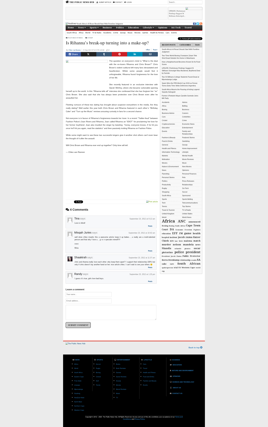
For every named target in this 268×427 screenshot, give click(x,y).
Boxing (164, 110)
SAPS (172, 264)
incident (173, 237)
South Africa (72, 32)
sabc (164, 264)
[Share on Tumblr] (104, 54)
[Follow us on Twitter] (197, 23)
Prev (148, 50)
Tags (197, 45)
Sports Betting (187, 199)
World (87, 32)
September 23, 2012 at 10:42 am (142, 233)
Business (107, 27)
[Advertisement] (116, 13)
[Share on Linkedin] (135, 54)
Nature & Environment (170, 167)
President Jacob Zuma (171, 256)
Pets (184, 177)
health (196, 233)
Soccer (184, 192)
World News (186, 217)
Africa (81, 32)
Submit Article (104, 2)
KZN (172, 241)
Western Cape (188, 268)
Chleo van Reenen (75, 50)
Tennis (164, 206)
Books (118, 364)
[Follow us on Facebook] (194, 23)
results (194, 260)
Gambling (186, 141)
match (196, 241)
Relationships (187, 185)
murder (166, 244)
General (165, 145)
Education (133, 27)
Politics (120, 27)
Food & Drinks (167, 141)
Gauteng (77, 393)
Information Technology (171, 152)
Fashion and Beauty (149, 381)
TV (117, 397)
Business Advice (168, 113)
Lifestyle (148, 27)
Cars (167, 32)
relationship (185, 260)
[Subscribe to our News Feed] (201, 23)
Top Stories (186, 206)
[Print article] (152, 202)
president (193, 252)
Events (174, 32)
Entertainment (187, 128)
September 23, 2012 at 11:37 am (142, 258)
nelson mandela (183, 244)
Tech (164, 203)
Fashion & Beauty (168, 138)
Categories (185, 45)
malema (188, 241)
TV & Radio (96, 32)
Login (129, 2)
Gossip (123, 32)
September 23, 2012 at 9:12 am (142, 219)
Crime (115, 32)
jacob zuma (185, 237)
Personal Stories (168, 177)
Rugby (164, 188)
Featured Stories (75, 38)
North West (78, 402)
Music (130, 32)
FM (181, 233)
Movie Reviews (188, 159)
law (176, 241)
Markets (165, 156)
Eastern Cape (79, 376)
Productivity (166, 185)
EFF (175, 233)
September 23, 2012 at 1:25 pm (142, 274)
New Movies (187, 167)
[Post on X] (88, 54)
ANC (182, 221)
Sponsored (186, 196)
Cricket (164, 120)
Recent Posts (168, 45)
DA (172, 229)
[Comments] (107, 50)
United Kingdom (168, 214)
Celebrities (186, 117)
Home (71, 27)
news (197, 245)
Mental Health (187, 156)
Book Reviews (121, 368)
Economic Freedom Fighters (188, 230)
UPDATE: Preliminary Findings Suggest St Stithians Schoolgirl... (177, 13)
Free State (77, 381)
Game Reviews (121, 376)
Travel (188, 27)
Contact (118, 2)
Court (165, 229)
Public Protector (191, 256)
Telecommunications (190, 203)
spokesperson (167, 268)
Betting (184, 106)
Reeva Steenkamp (170, 260)
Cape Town (193, 225)
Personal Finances (189, 174)
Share (74, 54)
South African (188, 263)
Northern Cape (79, 406)
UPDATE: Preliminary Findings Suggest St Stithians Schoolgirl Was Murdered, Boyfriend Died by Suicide (181, 70)
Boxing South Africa (177, 226)
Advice (184, 102)
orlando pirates (182, 249)
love (181, 241)
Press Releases (188, 181)
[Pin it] (119, 54)
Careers (185, 113)
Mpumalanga (78, 389)
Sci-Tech (175, 27)
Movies (137, 32)
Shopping (165, 192)
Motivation (166, 159)
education (166, 234)
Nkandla (166, 248)
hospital (165, 237)
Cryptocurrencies (168, 124)
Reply (150, 226)
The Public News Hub (81, 2)
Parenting (165, 174)
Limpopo (77, 385)
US (179, 268)
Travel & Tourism (168, 210)
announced (194, 222)
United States (187, 214)
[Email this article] (150, 54)
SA (198, 259)
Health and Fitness (169, 148)
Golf (97, 381)
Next (154, 50)
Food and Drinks (148, 376)
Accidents (107, 32)
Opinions (162, 27)
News (81, 27)
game (187, 233)
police (179, 252)
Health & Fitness (157, 32)
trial (176, 268)
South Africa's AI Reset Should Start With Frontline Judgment (100, 24)
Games (145, 32)
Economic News (188, 124)
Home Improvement (189, 148)
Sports (93, 27)
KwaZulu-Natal (79, 397)
